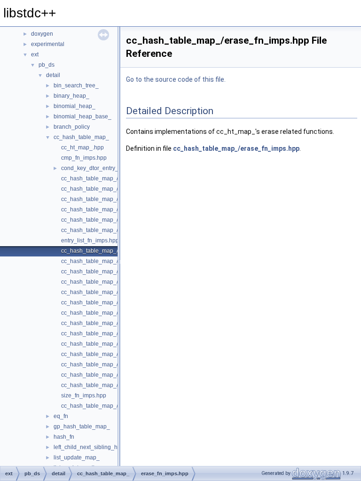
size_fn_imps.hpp (83, 395)
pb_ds (47, 65)
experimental (47, 44)
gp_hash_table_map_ (82, 426)
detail (53, 75)
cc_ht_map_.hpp (82, 147)
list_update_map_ (77, 457)
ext (35, 54)
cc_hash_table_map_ (81, 137)
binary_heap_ (71, 96)
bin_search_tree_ (76, 85)
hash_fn (64, 437)
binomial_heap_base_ (82, 116)
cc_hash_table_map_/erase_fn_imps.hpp (114, 251)
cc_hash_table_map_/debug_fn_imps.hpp (115, 209)
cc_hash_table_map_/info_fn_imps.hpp (111, 302)
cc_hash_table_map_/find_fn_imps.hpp (111, 282)
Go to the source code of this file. (176, 79)
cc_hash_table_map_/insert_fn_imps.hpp (114, 313)
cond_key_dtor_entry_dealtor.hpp (104, 168)
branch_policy (72, 127)
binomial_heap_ (74, 106)
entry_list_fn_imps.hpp (90, 240)
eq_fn (61, 416)
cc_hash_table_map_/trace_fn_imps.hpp (113, 406)
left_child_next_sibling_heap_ (92, 447)
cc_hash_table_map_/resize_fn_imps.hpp (114, 364)
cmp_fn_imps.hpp (84, 158)
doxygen (42, 34)
